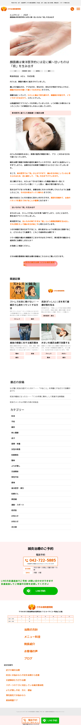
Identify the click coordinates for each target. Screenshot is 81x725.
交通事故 (14, 471)
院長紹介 (29, 644)
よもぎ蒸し (15, 466)
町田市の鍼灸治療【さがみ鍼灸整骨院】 (39, 263)
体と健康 (14, 432)
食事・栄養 (15, 444)
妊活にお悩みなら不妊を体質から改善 (23, 675)
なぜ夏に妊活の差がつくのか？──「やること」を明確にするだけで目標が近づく (40, 389)
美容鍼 (14, 499)
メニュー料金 (32, 637)
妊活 (13, 416)
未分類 (14, 527)
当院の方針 (31, 629)
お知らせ (14, 516)
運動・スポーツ (17, 505)
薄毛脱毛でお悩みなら (16, 695)
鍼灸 (49, 71)
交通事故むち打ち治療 (16, 680)
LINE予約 (40, 590)
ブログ (28, 658)
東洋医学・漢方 (26, 71)
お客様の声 (31, 651)
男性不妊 (14, 477)
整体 (17, 354)
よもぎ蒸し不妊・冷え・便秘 (19, 690)
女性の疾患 (15, 449)
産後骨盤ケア (12, 700)
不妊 (13, 421)
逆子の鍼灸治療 (13, 670)
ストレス (17, 319)
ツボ (15, 71)
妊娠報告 (14, 455)
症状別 (38, 71)
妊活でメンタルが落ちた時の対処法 (24, 402)
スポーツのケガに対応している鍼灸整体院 (24, 685)
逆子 (13, 438)
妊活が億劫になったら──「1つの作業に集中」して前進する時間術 (37, 396)
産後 (32, 354)
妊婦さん (14, 493)
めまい (64, 354)
